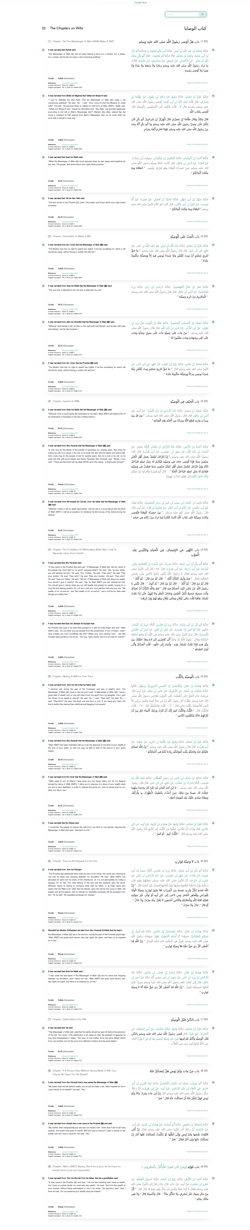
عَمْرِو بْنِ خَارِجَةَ (199, 880)
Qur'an (214, 7)
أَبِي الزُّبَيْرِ (190, 328)
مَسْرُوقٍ (156, 60)
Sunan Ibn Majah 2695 (70, 83)
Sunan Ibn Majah (57, 20)
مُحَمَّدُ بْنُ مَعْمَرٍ (193, 364)
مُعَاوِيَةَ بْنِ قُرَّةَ (154, 507)
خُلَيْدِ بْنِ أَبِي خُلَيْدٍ (177, 507)
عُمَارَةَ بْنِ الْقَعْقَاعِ (148, 563)
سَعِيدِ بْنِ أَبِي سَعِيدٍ (166, 977)
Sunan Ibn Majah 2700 (70, 309)
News (103, 1227)
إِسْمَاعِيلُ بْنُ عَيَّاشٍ (164, 931)
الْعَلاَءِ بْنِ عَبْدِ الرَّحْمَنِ (184, 1088)
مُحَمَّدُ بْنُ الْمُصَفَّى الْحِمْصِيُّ (186, 322)
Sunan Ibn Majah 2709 (70, 764)
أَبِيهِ (139, 410)
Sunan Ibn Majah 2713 (70, 959)
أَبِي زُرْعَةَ (190, 568)
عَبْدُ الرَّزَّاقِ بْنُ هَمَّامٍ (163, 446)
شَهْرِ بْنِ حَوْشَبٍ (170, 451)
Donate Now (141, 3)
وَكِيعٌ (174, 96)
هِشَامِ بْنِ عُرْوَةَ (159, 823)
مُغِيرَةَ (143, 199)
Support (112, 1227)
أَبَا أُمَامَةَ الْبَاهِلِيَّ (170, 936)
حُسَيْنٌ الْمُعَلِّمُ (144, 1179)
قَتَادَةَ (201, 163)
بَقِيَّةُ (134, 502)
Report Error (191, 83)
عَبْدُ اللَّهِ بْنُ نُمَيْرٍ (170, 245)
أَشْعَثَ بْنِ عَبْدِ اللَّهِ (197, 451)
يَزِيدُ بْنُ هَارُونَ (164, 624)
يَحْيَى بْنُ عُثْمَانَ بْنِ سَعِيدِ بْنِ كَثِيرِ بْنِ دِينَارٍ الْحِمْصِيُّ (173, 502)
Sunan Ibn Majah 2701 (70, 350)
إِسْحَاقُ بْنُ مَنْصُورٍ (192, 1124)
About (96, 1227)
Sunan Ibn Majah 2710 (70, 810)
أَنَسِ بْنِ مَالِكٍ (184, 163)
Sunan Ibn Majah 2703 (70, 433)
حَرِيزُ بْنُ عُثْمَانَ (140, 624)
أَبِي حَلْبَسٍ (198, 507)
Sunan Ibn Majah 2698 (70, 222)
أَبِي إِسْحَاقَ (143, 1028)
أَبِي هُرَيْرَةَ (149, 451)
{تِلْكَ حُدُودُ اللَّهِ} (200, 476)
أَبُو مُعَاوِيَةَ (158, 55)
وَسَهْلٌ (142, 685)
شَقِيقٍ (170, 60)
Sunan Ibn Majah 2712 (70, 918)
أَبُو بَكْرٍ (141, 55)
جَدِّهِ (172, 1184)
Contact (134, 1227)
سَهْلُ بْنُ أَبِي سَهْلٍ (191, 199)
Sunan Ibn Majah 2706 (70, 611)
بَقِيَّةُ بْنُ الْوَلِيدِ (154, 322)
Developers (122, 1227)
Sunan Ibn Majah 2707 (70, 662)
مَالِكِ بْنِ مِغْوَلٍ (156, 96)
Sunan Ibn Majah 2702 (70, 386)
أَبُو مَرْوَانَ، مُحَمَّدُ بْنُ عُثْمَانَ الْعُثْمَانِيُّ (181, 1083)
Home (46, 20)
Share (199, 83)
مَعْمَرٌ (140, 446)
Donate (142, 1227)
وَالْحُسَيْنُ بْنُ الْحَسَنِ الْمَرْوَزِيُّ (165, 685)
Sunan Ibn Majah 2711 (70, 846)
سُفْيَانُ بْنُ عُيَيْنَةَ (193, 690)
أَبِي (164, 50)
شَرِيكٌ (167, 563)
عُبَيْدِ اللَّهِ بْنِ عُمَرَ (145, 245)
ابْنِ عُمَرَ (193, 250)
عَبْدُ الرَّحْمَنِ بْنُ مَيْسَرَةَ (187, 629)
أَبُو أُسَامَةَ (169, 1124)
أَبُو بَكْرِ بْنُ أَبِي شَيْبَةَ (191, 563)
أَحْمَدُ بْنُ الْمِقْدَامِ (192, 158)
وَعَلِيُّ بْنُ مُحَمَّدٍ (185, 55)
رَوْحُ (175, 364)
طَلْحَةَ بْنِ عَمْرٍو (157, 741)
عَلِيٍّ (191, 1033)
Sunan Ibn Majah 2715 (70, 1056)
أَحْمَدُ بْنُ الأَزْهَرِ (193, 446)
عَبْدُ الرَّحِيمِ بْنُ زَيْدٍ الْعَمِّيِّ (161, 410)
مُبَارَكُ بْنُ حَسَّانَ (184, 782)
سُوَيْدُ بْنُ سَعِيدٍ (193, 410)
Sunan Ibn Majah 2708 (70, 728)
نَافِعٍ (206, 250)
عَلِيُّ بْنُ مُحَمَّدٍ (193, 96)
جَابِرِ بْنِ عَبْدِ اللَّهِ (170, 328)
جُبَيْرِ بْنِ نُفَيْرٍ (162, 629)
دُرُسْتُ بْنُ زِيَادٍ (154, 286)
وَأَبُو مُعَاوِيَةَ (156, 50)
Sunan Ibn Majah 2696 (70, 144)
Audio (243, 7)
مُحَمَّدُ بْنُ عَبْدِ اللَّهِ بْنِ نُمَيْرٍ (188, 50)
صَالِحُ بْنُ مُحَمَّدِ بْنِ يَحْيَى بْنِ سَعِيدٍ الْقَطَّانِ (178, 777)
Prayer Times (233, 7)
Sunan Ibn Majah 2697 (70, 186)
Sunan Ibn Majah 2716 (70, 1111)
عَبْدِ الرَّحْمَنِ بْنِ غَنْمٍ (148, 875)
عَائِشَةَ (142, 60)
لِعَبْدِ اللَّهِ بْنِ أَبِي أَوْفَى (175, 101)
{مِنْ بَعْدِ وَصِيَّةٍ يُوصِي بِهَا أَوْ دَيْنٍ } (161, 1038)
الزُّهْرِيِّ (173, 690)
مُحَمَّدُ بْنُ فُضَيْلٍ (163, 199)
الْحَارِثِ (204, 1033)
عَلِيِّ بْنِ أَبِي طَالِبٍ (185, 204)
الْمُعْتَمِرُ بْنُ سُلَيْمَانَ (164, 158)
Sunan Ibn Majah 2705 (70, 535)
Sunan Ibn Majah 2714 (70, 1005)
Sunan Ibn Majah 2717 (70, 1152)
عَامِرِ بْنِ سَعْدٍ (155, 690)
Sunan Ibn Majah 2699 (70, 273)
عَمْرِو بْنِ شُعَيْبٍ (199, 1184)
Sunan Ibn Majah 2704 (70, 489)
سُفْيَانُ (160, 1028)
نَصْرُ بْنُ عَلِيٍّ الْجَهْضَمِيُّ (187, 286)
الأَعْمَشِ (184, 60)
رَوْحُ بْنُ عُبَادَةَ (168, 1179)
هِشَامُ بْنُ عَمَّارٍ (192, 685)
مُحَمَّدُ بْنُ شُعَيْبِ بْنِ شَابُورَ (159, 972)
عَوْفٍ (165, 364)
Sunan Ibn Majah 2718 (70, 1211)
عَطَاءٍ (140, 741)
